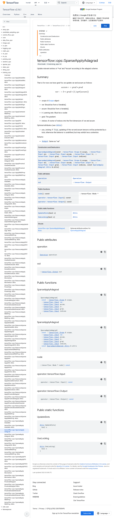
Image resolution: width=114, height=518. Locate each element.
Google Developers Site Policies (92, 466)
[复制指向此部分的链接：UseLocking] (51, 438)
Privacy (41, 509)
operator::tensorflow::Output (51, 202)
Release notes (78, 490)
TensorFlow (41, 25)
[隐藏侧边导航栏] (27, 514)
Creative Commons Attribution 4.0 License (93, 464)
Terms (35, 509)
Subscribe (87, 513)
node (40, 194)
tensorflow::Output (83, 182)
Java (32, 14)
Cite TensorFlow (79, 500)
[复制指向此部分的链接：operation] (49, 247)
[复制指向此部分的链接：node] (44, 357)
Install (28, 3)
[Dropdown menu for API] (39, 2)
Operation (77, 178)
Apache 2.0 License (63, 466)
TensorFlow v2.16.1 (12, 9)
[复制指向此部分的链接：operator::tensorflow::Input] (67, 374)
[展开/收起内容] (46, 31)
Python (16, 14)
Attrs (58, 125)
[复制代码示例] (105, 252)
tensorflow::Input (58, 154)
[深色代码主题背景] (101, 252)
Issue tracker (77, 486)
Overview (6, 14)
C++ (24, 14)
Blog (34, 486)
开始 (105, 26)
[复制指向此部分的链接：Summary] (50, 77)
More (40, 14)
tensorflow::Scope (71, 152)
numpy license (93, 468)
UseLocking (43, 217)
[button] (14, 29)
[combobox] (68, 3)
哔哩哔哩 (36, 497)
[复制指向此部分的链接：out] (43, 264)
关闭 (95, 26)
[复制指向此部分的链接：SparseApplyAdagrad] (61, 289)
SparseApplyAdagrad (46, 152)
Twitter (35, 493)
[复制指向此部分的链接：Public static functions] (66, 410)
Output (45, 141)
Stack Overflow (78, 493)
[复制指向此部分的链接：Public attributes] (59, 240)
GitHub (102, 3)
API (35, 3)
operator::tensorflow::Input (50, 198)
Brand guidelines (79, 497)
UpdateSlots (43, 213)
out (39, 182)
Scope (51, 101)
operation (42, 178)
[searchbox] (15, 21)
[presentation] (72, 87)
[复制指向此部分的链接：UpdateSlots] (52, 417)
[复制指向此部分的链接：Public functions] (59, 283)
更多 (45, 3)
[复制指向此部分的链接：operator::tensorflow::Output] (69, 391)
